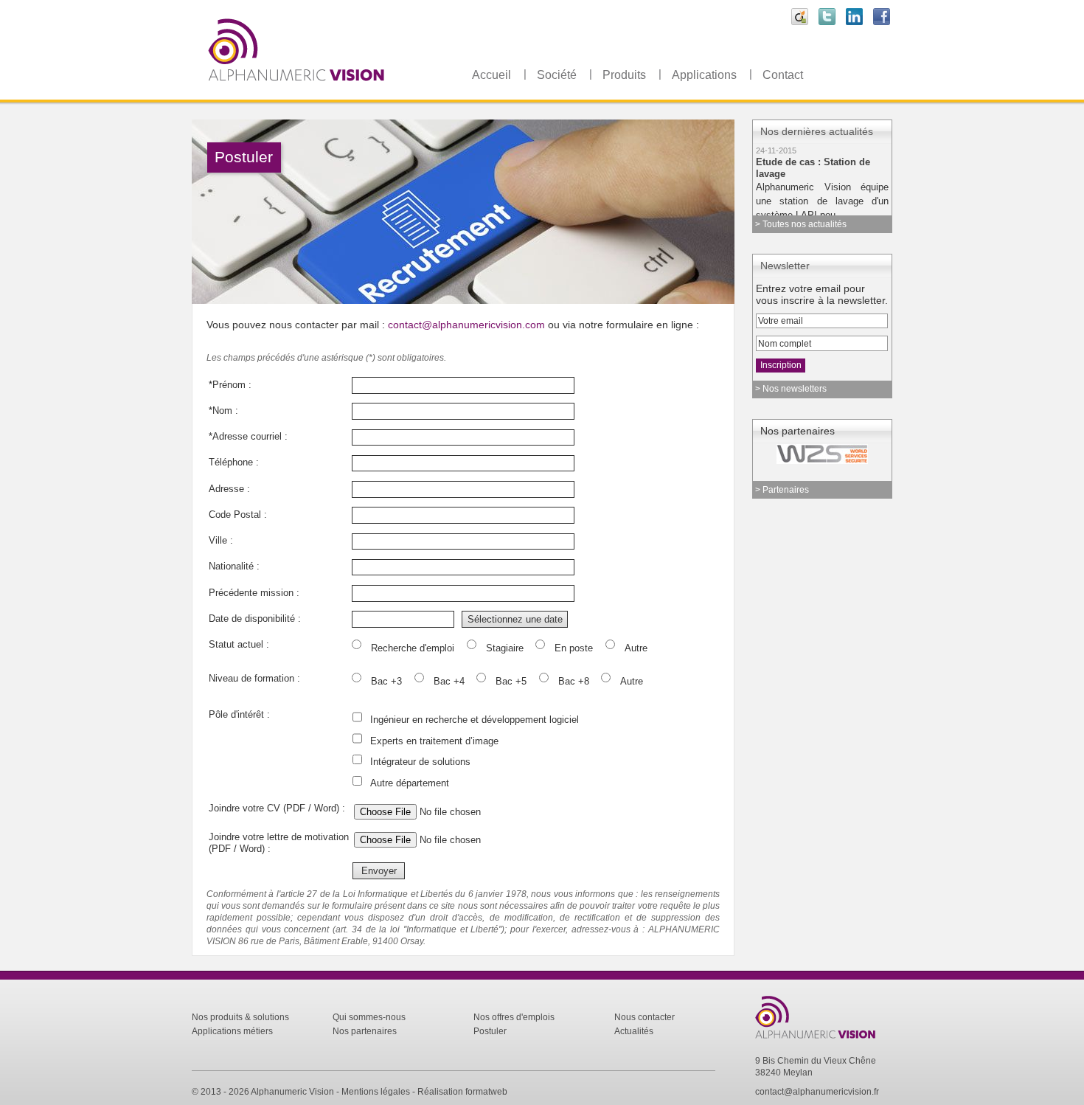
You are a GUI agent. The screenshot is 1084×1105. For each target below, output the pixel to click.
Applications (704, 75)
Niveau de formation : (254, 678)
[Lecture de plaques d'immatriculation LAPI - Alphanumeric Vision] (332, 95)
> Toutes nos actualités (801, 224)
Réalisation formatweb (462, 1091)
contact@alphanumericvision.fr (817, 1091)
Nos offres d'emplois (514, 1017)
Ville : (221, 540)
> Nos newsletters (791, 388)
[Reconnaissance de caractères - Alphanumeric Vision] (823, 1039)
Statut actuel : (239, 644)
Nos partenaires (365, 1031)
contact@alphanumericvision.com (466, 324)
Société (557, 75)
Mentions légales (375, 1091)
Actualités (633, 1031)
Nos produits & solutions (240, 1017)
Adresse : (229, 488)
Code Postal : (238, 514)
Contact (782, 75)
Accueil (491, 75)
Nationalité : (234, 566)
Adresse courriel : (248, 436)
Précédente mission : (254, 592)
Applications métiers (232, 1031)
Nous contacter (644, 1017)
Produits (624, 75)
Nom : (223, 410)
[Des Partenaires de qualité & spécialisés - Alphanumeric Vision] (810, 454)
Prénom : (230, 384)
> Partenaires (782, 489)
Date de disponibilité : (255, 618)
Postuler (490, 1031)
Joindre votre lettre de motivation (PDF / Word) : (279, 837)
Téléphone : (234, 462)
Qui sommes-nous (369, 1017)
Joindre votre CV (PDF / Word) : (277, 808)
